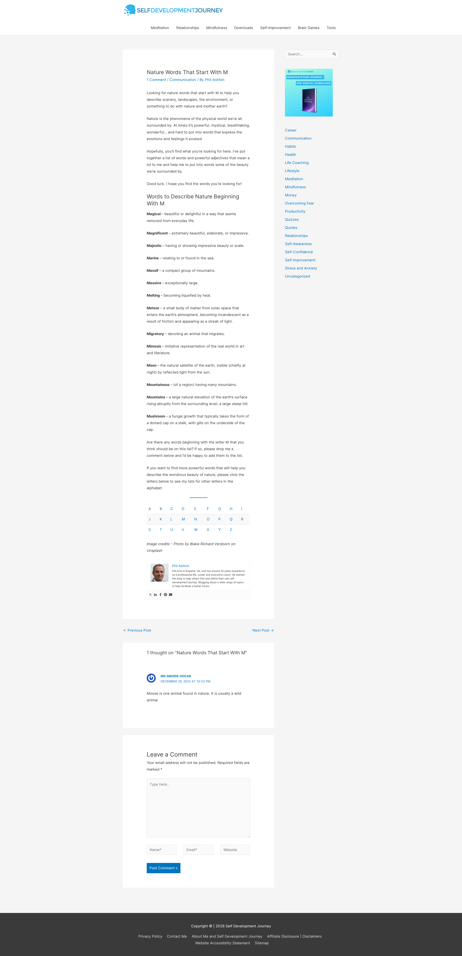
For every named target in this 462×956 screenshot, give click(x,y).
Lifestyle (292, 171)
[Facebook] (160, 595)
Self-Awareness (298, 244)
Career (291, 130)
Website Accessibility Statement (222, 943)
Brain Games (308, 28)
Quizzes (292, 219)
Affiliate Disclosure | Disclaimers (294, 936)
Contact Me (177, 936)
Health (290, 154)
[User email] (170, 595)
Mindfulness (216, 28)
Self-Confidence (299, 252)
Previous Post (137, 630)
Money (291, 195)
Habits (290, 146)
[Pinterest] (165, 595)
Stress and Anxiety (301, 268)
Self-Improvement (275, 28)
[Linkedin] (155, 595)
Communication (182, 80)
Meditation (160, 28)
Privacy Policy (150, 936)
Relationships (187, 28)
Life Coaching (297, 163)
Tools (331, 28)
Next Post (263, 630)
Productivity (295, 211)
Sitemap (262, 943)
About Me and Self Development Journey (227, 936)
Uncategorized (297, 276)
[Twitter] (150, 595)
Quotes (291, 227)
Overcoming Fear (299, 203)
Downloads (243, 28)
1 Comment (156, 80)
